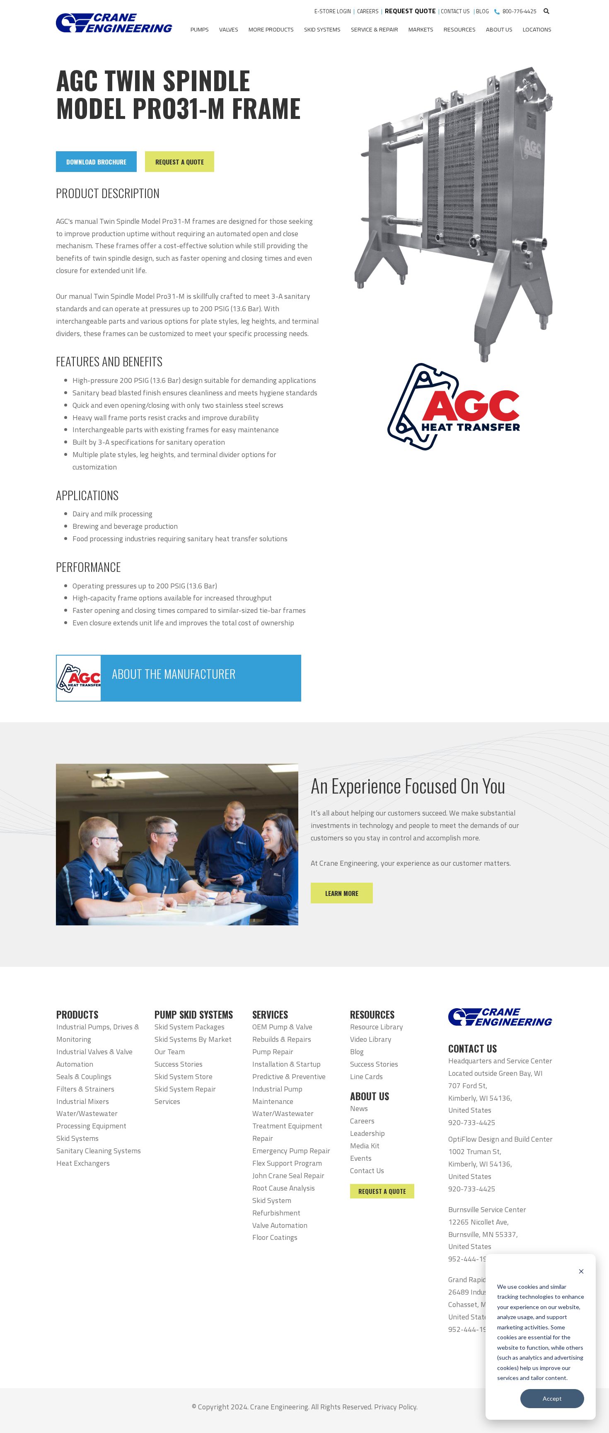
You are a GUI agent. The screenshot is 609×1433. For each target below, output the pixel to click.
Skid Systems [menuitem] (322, 29)
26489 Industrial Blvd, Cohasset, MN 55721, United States (482, 1304)
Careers (362, 1120)
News (359, 1108)
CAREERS (368, 11)
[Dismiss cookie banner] (581, 1271)
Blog (357, 1051)
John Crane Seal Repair (288, 1175)
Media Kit (364, 1145)
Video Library (371, 1039)
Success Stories (179, 1064)
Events (361, 1158)
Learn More (341, 893)
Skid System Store (184, 1076)
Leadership (367, 1133)
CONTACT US (456, 11)
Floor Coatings (274, 1237)
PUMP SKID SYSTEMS (194, 1014)
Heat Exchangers (83, 1163)
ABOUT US (369, 1096)
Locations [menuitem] (537, 29)
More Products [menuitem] (271, 29)
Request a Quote (382, 1191)
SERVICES (270, 1014)
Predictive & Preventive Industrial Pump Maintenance (289, 1089)
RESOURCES (372, 1014)
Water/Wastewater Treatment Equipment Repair (287, 1126)
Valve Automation (279, 1225)
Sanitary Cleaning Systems (98, 1150)
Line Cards (366, 1076)
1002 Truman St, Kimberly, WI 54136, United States (480, 1164)
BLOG (482, 11)
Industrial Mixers (82, 1101)
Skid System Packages (190, 1026)
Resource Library (376, 1026)
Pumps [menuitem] (200, 29)
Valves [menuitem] (228, 29)
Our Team (170, 1051)
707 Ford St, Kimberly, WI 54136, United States (480, 1098)
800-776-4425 (519, 11)
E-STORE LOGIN (332, 11)
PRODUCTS (77, 1014)
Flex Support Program (287, 1163)
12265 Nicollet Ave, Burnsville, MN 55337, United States (483, 1234)
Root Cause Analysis (283, 1187)
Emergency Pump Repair (291, 1150)
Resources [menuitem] (460, 29)
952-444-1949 (471, 1258)
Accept (552, 1398)
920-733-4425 (471, 1122)
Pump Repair (272, 1051)
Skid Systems (77, 1138)
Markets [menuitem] (420, 29)
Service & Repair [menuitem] (374, 29)
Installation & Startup (286, 1064)
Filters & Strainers (85, 1088)
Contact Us (367, 1170)
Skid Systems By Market (193, 1039)
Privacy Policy (395, 1406)
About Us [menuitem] (499, 29)
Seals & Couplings (83, 1076)
